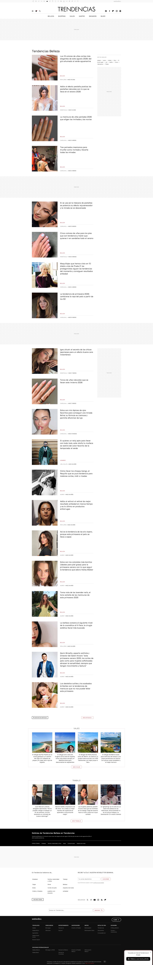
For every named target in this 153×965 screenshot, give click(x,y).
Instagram (116, 11)
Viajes (77, 728)
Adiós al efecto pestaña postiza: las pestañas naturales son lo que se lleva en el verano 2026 (75, 89)
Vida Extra (47, 930)
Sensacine (61, 928)
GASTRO (82, 16)
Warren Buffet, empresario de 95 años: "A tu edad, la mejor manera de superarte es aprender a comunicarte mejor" (65, 810)
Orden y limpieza (37, 891)
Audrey (62, 494)
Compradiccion (102, 933)
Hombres (63, 460)
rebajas (99, 60)
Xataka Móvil (35, 930)
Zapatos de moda (81, 843)
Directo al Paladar (76, 928)
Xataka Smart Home (35, 936)
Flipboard (113, 11)
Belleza (62, 76)
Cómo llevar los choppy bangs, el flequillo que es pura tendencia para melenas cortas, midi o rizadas (76, 473)
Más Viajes (76, 767)
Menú (32, 11)
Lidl (106, 62)
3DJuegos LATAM (50, 950)
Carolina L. (63, 140)
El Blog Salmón (115, 928)
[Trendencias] (76, 9)
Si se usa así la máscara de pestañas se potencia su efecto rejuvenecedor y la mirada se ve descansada (76, 205)
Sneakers (44, 843)
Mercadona (100, 64)
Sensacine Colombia (61, 953)
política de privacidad (98, 882)
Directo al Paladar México (76, 950)
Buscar (39, 11)
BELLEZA (51, 16)
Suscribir (106, 879)
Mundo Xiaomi (36, 939)
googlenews (120, 11)
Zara (115, 60)
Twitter (87, 899)
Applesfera (35, 933)
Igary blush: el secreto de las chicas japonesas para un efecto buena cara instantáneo (76, 352)
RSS (101, 899)
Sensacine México (63, 950)
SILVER (103, 16)
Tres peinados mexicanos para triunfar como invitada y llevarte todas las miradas (74, 149)
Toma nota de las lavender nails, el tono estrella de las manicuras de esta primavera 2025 (75, 595)
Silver (49, 884)
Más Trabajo (76, 821)
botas (64, 843)
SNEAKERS (92, 16)
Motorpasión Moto (89, 930)
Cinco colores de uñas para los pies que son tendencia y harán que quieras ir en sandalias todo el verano (76, 235)
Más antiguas (87, 717)
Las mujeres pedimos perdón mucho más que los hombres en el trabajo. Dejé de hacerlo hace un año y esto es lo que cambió (88, 810)
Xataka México (36, 950)
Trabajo (76, 780)
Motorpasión (88, 928)
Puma (116, 62)
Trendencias (101, 928)
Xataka (34, 928)
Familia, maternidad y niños (54, 843)
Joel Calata (63, 464)
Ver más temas (37, 899)
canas (104, 60)
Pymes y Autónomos (114, 931)
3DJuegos (48, 928)
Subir (115, 919)
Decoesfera (101, 930)
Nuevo (36, 11)
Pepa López (63, 79)
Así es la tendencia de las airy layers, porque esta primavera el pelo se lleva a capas (76, 534)
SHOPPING (61, 16)
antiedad (65, 891)
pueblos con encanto (51, 892)
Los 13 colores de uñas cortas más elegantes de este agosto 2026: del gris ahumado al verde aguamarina (75, 58)
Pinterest (106, 11)
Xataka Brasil (35, 952)
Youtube (94, 899)
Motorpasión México (88, 950)
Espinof (60, 930)
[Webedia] (37, 919)
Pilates (107, 64)
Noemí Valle (63, 110)
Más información (89, 963)
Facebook (109, 11)
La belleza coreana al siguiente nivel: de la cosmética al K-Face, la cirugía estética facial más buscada (76, 625)
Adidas (109, 60)
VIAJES (72, 16)
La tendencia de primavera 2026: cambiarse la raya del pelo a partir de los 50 (76, 296)
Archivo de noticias (41, 717)
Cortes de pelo (71, 843)
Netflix (111, 62)
